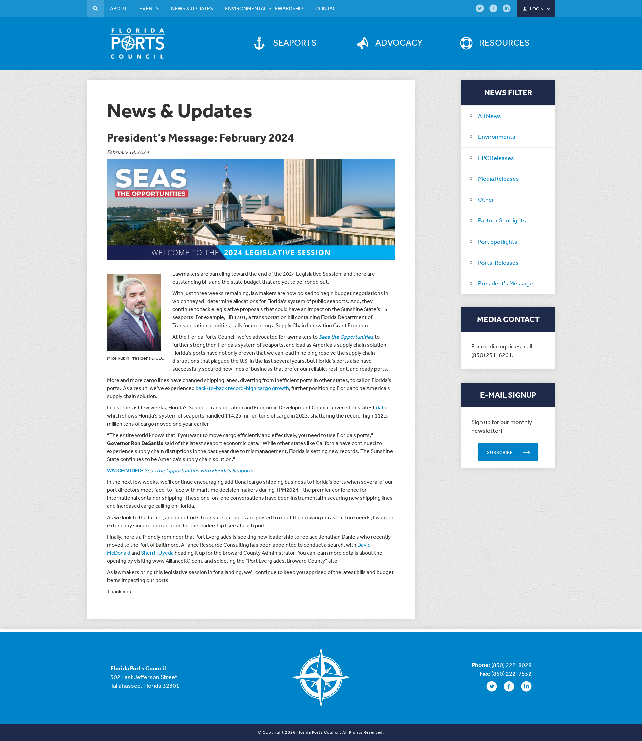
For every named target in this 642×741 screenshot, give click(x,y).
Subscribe (500, 452)
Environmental (497, 136)
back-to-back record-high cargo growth (242, 388)
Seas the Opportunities (346, 336)
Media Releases (498, 178)
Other (486, 199)
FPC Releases (496, 157)
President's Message (505, 283)
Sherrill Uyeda (157, 552)
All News (489, 115)
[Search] (95, 9)
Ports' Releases (498, 262)
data (381, 407)
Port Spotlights (497, 241)
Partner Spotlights (502, 220)
